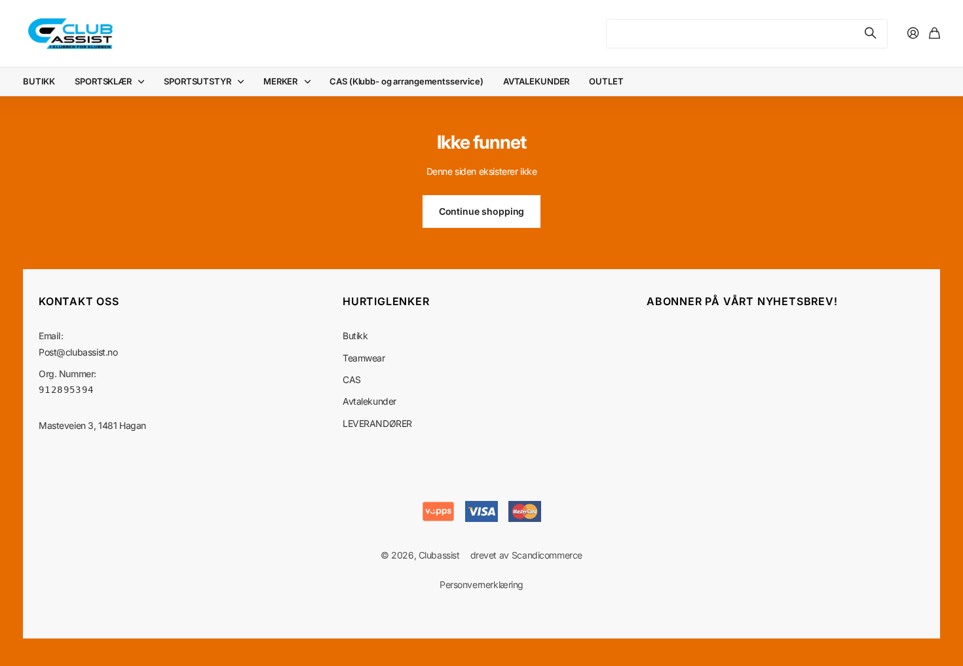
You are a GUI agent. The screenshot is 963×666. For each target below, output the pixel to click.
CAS (352, 379)
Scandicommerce (547, 555)
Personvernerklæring (481, 584)
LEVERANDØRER (377, 423)
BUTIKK (39, 81)
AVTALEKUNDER (536, 81)
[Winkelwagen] (934, 33)
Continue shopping (482, 211)
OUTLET (606, 81)
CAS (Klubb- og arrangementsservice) (406, 81)
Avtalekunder (369, 401)
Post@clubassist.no (78, 352)
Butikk (355, 335)
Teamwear (364, 357)
